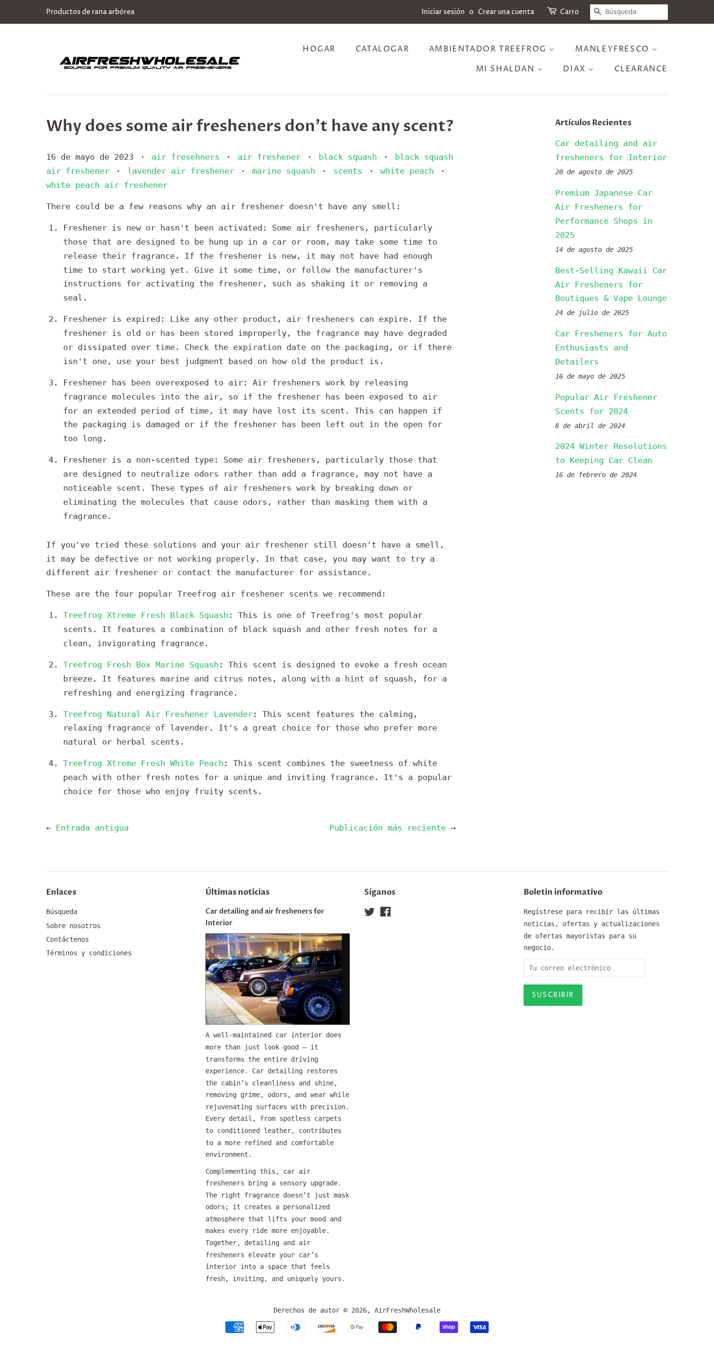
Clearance (641, 69)
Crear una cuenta (506, 12)
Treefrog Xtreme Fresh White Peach (143, 763)
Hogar (319, 49)
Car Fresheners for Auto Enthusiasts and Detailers (611, 348)
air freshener (269, 157)
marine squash (283, 171)
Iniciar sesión (443, 12)
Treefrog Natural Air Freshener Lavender (158, 714)
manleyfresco (613, 49)
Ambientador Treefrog (489, 49)
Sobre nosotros (73, 926)
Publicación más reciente (387, 828)
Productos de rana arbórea (90, 12)
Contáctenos (67, 939)
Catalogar (382, 49)
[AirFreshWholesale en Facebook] (385, 913)
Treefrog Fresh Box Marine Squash (141, 664)
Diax (575, 69)
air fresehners (186, 157)
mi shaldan (507, 69)
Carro (569, 12)
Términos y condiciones (89, 953)
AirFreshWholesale (407, 1310)
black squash (348, 157)
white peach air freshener (107, 185)
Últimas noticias (237, 892)
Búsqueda (61, 912)
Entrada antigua (92, 828)
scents (347, 171)
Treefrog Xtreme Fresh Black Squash (145, 615)
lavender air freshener (180, 171)
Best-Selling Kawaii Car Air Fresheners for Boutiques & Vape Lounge (611, 284)
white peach (407, 171)
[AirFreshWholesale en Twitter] (369, 913)
